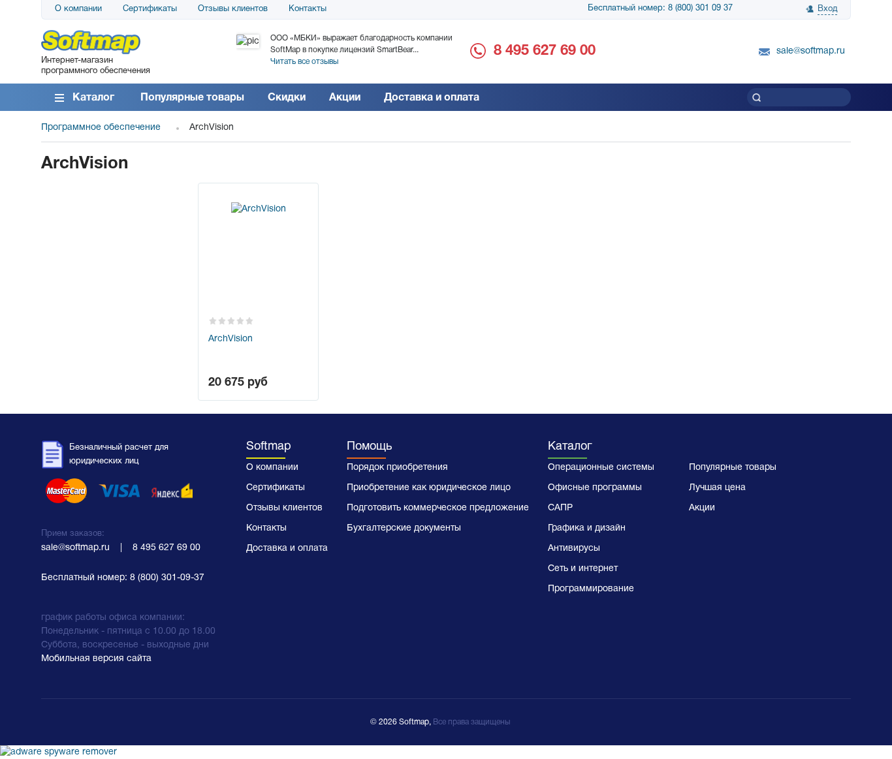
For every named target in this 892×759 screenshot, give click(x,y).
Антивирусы (574, 548)
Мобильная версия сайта (96, 659)
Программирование (591, 589)
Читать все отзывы (304, 61)
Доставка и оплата (431, 97)
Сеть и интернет (583, 569)
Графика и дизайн (587, 528)
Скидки (287, 97)
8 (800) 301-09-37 (167, 578)
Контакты (308, 9)
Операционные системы (601, 467)
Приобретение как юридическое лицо (429, 488)
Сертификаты (150, 9)
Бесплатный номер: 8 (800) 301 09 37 (660, 8)
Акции (344, 97)
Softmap (268, 446)
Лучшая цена (717, 488)
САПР (560, 508)
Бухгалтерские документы (404, 528)
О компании (78, 9)
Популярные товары (192, 97)
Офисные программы (595, 488)
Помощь (369, 446)
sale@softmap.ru (810, 51)
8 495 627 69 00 (545, 50)
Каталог (93, 97)
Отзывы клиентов (233, 9)
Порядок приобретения (397, 467)
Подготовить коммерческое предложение (438, 508)
